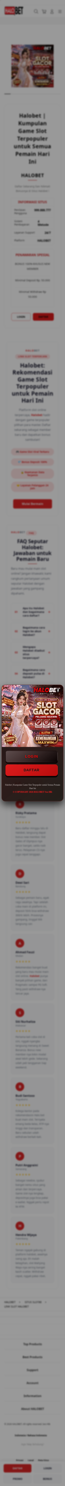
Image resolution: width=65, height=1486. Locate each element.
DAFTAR (32, 770)
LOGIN (31, 756)
